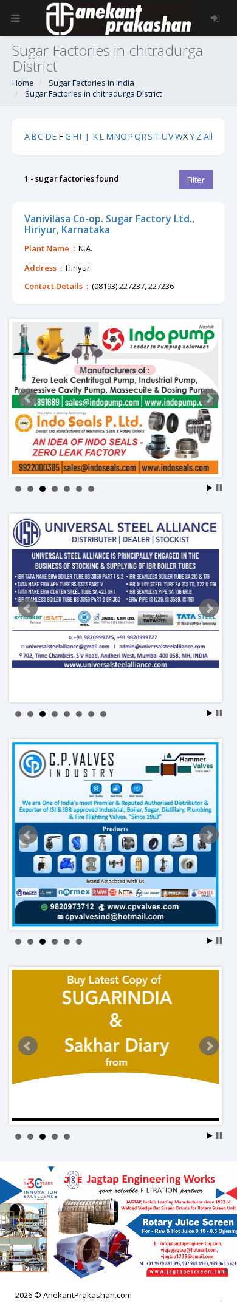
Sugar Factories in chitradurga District (93, 93)
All (208, 136)
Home (23, 82)
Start (210, 487)
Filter (196, 179)
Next (209, 398)
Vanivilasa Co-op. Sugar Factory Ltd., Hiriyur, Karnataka (109, 224)
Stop (219, 487)
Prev (28, 398)
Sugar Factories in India (91, 82)
